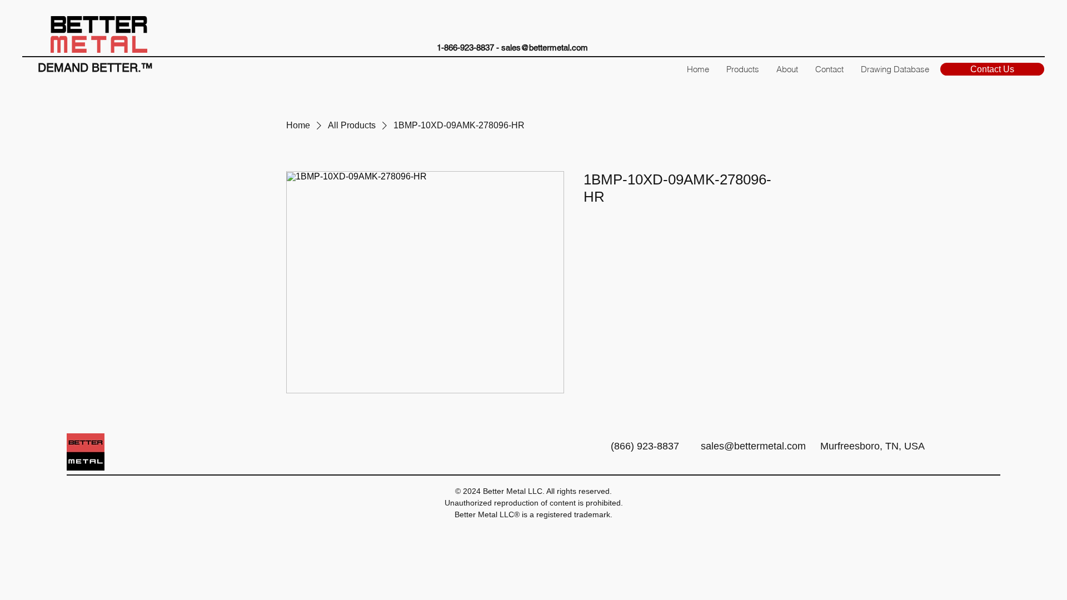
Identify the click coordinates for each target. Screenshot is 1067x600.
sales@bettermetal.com (544, 47)
